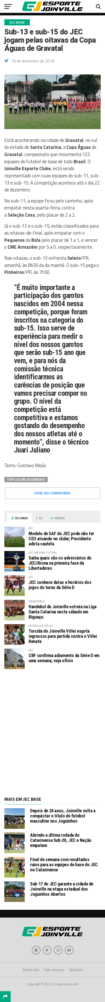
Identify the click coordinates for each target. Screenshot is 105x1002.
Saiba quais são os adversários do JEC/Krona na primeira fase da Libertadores (60, 563)
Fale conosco (54, 970)
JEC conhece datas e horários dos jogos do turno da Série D (60, 585)
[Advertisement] (52, 732)
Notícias (76, 970)
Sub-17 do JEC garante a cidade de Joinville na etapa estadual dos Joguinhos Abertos (61, 889)
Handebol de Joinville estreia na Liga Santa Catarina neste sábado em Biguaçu (62, 612)
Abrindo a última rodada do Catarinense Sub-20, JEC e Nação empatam (60, 840)
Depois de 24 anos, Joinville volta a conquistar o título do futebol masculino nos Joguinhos (63, 816)
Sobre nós (30, 970)
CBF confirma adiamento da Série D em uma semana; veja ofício (64, 658)
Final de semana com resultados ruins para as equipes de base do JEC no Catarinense (64, 864)
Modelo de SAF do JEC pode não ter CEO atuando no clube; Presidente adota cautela (61, 538)
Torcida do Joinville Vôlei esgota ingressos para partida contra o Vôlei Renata (63, 636)
